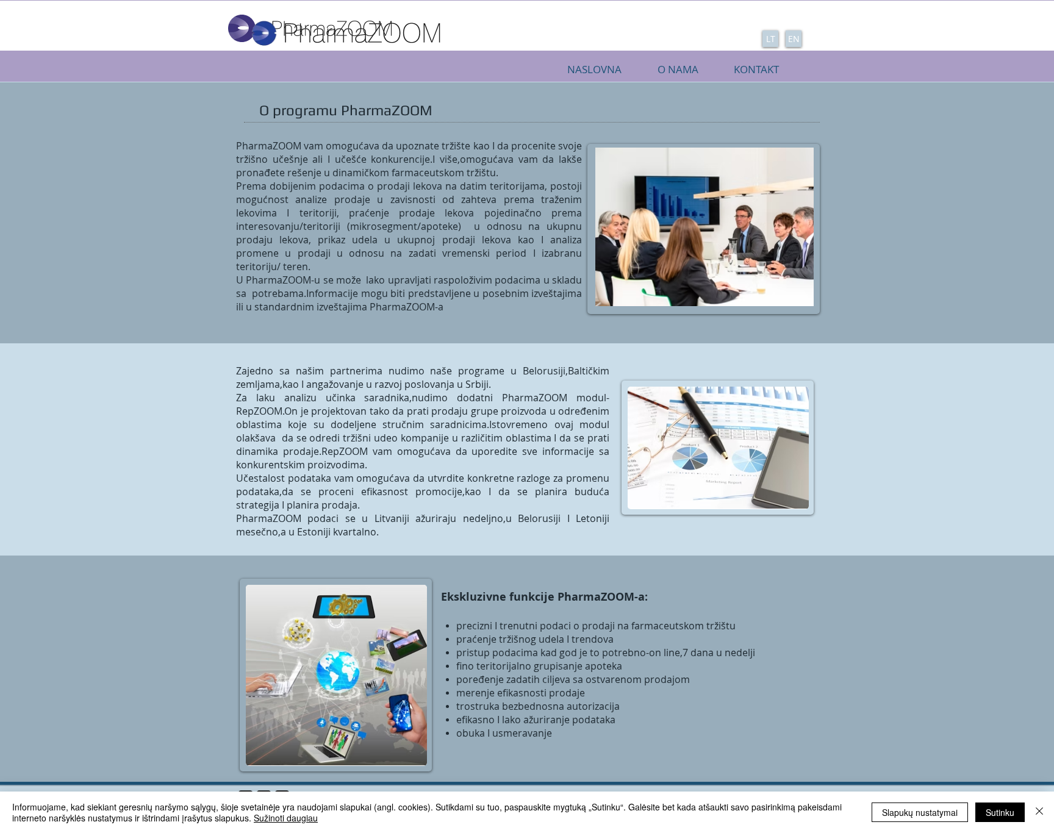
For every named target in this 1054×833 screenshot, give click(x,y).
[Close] (1039, 812)
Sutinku (1000, 812)
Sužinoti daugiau (286, 818)
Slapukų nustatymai (920, 812)
